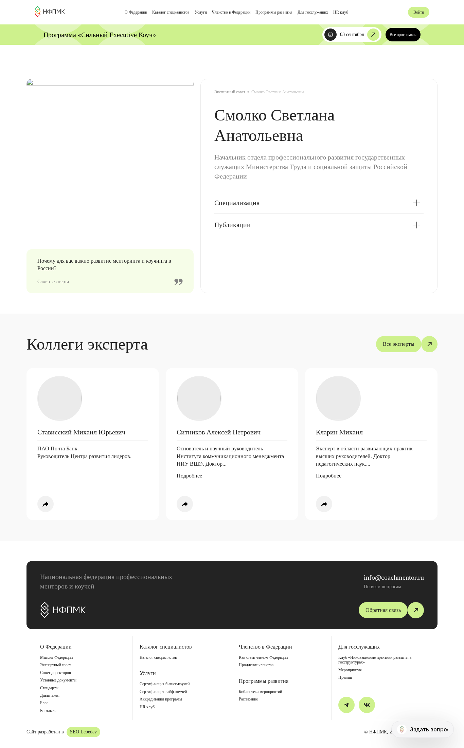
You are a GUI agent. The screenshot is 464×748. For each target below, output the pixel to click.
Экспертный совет (229, 92)
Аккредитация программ (161, 699)
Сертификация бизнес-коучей (165, 683)
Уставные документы (58, 680)
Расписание (248, 699)
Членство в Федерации (231, 12)
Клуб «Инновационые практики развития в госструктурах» (375, 660)
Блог (44, 702)
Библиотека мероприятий (260, 691)
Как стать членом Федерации (263, 657)
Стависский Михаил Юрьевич (81, 432)
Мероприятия (350, 670)
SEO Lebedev (83, 731)
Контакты (48, 710)
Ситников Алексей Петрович (219, 432)
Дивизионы (49, 695)
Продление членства (256, 664)
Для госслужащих (313, 12)
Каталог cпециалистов (171, 12)
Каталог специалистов (158, 657)
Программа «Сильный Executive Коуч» (99, 34)
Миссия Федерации (56, 657)
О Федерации (136, 12)
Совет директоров (55, 672)
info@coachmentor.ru (394, 577)
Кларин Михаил (339, 432)
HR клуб (340, 12)
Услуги (201, 12)
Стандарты (49, 688)
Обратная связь (383, 610)
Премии (345, 677)
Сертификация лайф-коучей (163, 691)
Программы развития (273, 12)
